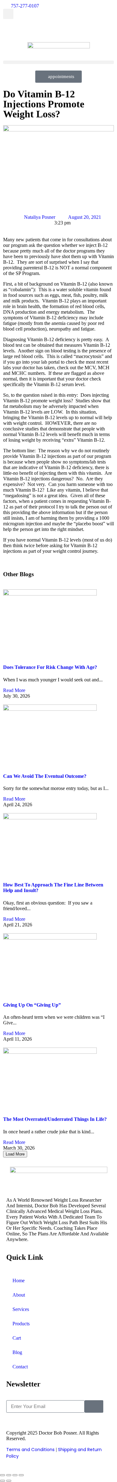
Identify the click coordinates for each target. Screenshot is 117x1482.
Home (18, 1280)
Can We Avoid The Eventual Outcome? (44, 776)
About (18, 1295)
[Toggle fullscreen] (8, 1475)
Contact (20, 1366)
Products (21, 1323)
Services (20, 1309)
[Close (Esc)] (21, 1475)
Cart (16, 1338)
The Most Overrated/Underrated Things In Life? (55, 1119)
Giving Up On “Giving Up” (32, 1005)
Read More (14, 690)
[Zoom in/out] (2, 1475)
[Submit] (94, 1406)
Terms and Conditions (30, 1449)
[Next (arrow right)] (8, 1481)
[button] (8, 14)
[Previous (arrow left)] (2, 1481)
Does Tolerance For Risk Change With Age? (50, 667)
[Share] (14, 1475)
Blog (17, 1352)
